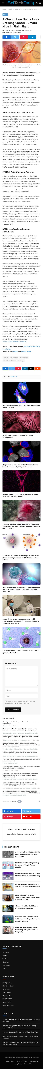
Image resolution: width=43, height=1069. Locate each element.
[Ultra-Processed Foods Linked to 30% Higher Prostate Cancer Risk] (8, 887)
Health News (6, 992)
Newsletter (6, 965)
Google (15, 351)
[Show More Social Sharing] (38, 37)
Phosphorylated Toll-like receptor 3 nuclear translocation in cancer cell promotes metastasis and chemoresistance (20, 730)
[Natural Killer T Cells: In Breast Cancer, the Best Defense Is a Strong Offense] (21, 481)
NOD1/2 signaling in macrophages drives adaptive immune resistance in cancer (20, 753)
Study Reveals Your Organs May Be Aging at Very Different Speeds (27, 865)
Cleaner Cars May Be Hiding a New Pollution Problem (26, 907)
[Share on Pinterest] (24, 37)
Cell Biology (14, 357)
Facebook (5, 952)
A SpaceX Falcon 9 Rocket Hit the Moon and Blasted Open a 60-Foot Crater (27, 854)
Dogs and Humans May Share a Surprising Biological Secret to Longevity (26, 929)
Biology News (7, 983)
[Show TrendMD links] (39, 801)
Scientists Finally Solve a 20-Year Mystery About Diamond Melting (27, 875)
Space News (6, 1002)
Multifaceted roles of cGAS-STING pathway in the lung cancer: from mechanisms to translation (21, 737)
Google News (26, 351)
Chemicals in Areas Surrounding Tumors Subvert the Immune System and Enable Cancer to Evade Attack (20, 558)
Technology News (8, 1005)
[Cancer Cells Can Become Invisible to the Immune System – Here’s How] (21, 637)
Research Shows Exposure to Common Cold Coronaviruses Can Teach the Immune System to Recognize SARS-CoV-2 (20, 621)
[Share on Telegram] (32, 37)
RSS (3, 968)
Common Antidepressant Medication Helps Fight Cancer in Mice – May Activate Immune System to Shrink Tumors (21, 526)
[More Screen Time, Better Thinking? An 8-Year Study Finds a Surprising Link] (8, 897)
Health (5, 14)
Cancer (6, 357)
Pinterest (5, 962)
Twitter (4, 956)
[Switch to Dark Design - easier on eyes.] (36, 3)
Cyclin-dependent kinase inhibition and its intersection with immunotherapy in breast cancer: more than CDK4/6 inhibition (20, 792)
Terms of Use (28, 1064)
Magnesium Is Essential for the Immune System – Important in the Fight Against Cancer (21, 466)
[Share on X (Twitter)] (15, 37)
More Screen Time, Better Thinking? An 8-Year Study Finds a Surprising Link (27, 897)
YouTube (5, 959)
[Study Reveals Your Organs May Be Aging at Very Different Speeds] (8, 865)
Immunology (24, 357)
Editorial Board (34, 1061)
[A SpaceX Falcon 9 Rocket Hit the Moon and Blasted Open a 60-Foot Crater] (8, 854)
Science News (7, 999)
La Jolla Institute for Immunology (14, 361)
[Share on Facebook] (6, 37)
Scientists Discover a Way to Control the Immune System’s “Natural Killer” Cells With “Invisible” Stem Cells (21, 589)
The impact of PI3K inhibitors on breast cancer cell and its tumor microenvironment (21, 760)
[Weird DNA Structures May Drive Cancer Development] (21, 422)
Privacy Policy (18, 1064)
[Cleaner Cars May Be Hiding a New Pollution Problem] (8, 908)
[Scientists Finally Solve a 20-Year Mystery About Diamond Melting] (8, 876)
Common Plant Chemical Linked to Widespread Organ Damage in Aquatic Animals (27, 919)
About (18, 1061)
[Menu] (3, 3)
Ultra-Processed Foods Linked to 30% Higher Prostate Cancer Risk (27, 885)
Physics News (7, 995)
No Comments (8, 32)
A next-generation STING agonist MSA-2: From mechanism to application (21, 722)
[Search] (40, 3)
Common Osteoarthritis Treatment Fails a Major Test (20, 1032)
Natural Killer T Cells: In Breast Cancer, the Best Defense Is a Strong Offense (20, 495)
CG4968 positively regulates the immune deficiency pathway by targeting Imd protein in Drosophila (21, 767)
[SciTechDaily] (21, 3)
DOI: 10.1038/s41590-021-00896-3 (14, 342)
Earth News (6, 989)
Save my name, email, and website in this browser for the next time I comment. (20, 702)
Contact (25, 1061)
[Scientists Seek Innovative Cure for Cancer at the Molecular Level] (21, 392)
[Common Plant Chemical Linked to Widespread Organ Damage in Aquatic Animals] (8, 919)
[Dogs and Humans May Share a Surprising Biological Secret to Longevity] (8, 930)
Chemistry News (7, 986)
